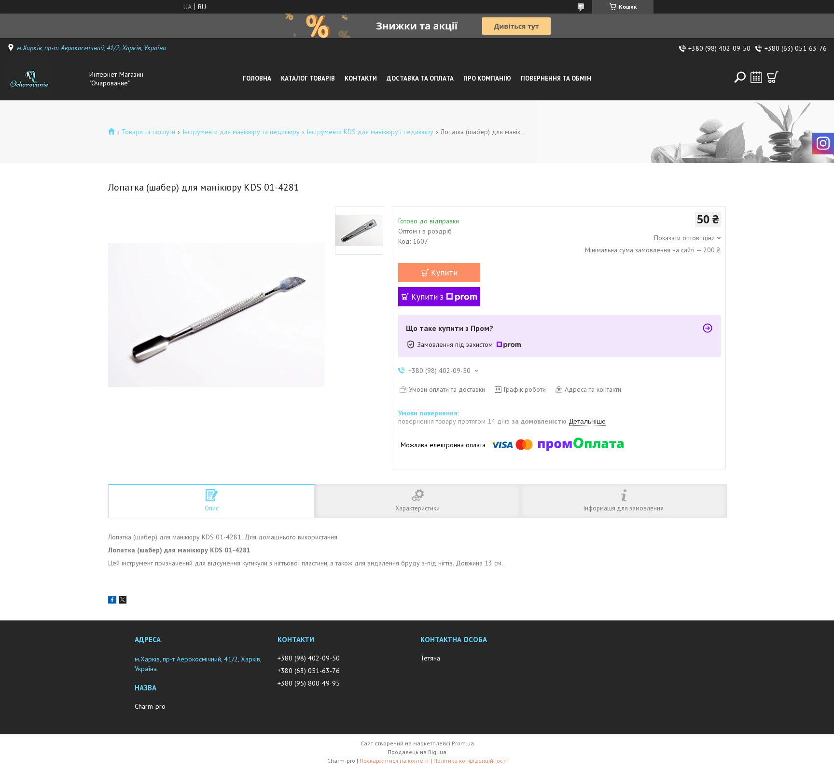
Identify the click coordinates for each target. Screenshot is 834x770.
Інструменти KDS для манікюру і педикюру (369, 132)
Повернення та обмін (556, 78)
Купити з (427, 296)
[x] (122, 601)
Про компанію (487, 78)
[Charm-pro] (45, 79)
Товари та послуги (148, 132)
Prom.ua (463, 743)
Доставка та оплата (420, 78)
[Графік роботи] (756, 77)
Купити (444, 272)
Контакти (361, 78)
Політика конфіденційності (470, 760)
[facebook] (112, 601)
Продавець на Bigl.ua (417, 752)
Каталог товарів (308, 78)
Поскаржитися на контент (394, 760)
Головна (257, 78)
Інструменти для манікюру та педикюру (241, 132)
